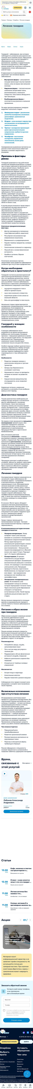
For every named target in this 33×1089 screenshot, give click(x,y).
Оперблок (5, 1048)
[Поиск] (24, 12)
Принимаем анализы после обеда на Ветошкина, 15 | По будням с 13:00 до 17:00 (14, 2)
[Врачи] (16, 795)
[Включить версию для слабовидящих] (30, 3)
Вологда (3, 1037)
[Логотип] (5, 7)
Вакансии (20, 1064)
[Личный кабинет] (25, 7)
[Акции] (30, 12)
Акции (21, 46)
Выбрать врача (4, 1053)
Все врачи (26, 763)
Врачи (3, 46)
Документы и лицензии (7, 1061)
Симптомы (20, 1059)
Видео (9, 46)
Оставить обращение (23, 1049)
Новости (19, 1061)
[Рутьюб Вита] (32, 1032)
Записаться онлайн (9, 1042)
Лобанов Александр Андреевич (13, 801)
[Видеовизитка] (5, 774)
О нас (1, 1059)
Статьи (15, 46)
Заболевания (4, 1070)
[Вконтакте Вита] (28, 1032)
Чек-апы (22, 1054)
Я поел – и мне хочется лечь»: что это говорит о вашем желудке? (21, 882)
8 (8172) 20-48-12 (25, 1037)
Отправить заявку (16, 1020)
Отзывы (22, 794)
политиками (15, 1012)
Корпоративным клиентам (5, 1067)
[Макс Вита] (24, 1032)
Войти (26, 1042)
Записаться (17, 7)
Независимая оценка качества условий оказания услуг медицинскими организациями (14, 1076)
